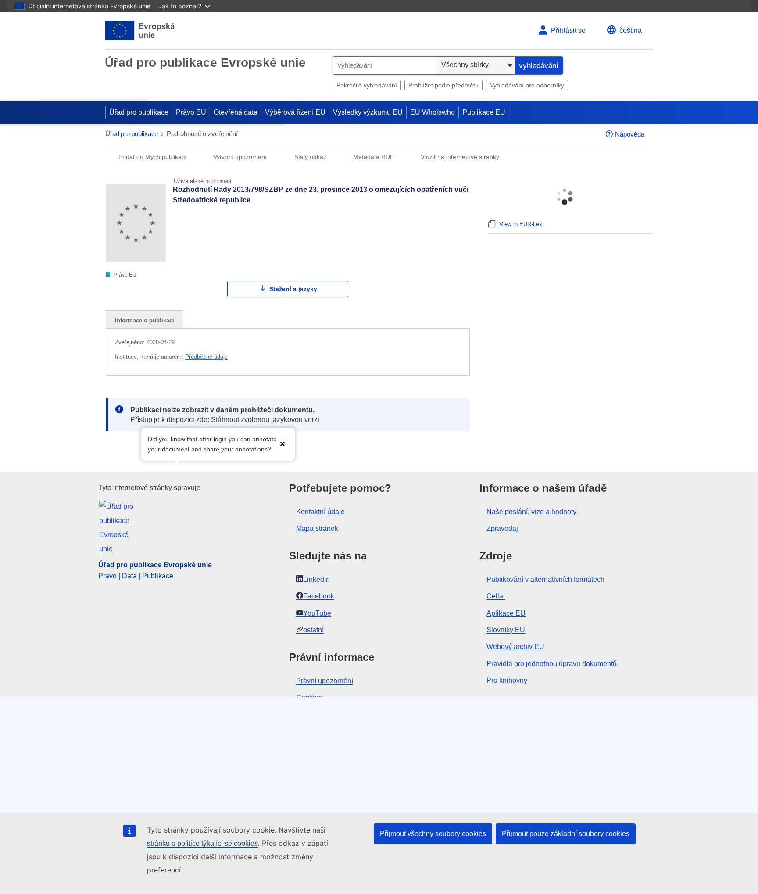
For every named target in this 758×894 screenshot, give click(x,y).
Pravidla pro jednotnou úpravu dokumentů (551, 663)
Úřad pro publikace (138, 112)
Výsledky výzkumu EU (368, 112)
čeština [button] (630, 30)
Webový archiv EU (515, 646)
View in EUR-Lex (520, 224)
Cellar (495, 596)
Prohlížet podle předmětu (443, 85)
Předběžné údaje (206, 356)
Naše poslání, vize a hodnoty (531, 511)
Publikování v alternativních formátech (545, 579)
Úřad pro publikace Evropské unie (205, 62)
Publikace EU (483, 112)
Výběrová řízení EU (295, 112)
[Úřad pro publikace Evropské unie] (140, 30)
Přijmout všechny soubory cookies (433, 833)
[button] (282, 443)
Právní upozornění (324, 681)
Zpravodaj (502, 528)
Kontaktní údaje (320, 511)
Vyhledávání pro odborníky (527, 85)
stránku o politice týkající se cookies (202, 843)
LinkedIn (316, 579)
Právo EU (191, 112)
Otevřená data (235, 112)
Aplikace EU (506, 613)
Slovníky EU (505, 630)
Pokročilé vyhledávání (366, 85)
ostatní (313, 630)
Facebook (318, 596)
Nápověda (629, 134)
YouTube (317, 613)
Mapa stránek (317, 528)
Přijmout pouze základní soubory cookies (565, 833)
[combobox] (384, 65)
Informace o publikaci (144, 320)
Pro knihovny (506, 680)
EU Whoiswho (432, 112)
